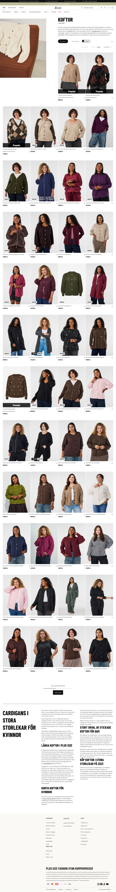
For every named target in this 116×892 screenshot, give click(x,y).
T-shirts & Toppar (50, 822)
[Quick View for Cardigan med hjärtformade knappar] (57, 255)
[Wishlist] (83, 55)
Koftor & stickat (50, 835)
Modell (98, 47)
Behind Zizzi (49, 851)
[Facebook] (101, 884)
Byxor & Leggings (50, 832)
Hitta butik (84, 835)
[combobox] (89, 7)
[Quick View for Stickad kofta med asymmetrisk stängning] (112, 358)
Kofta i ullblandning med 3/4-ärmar (65, 97)
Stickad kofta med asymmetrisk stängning (95, 357)
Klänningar (49, 838)
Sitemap (76, 889)
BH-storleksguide (85, 832)
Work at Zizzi (49, 857)
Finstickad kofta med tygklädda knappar (39, 408)
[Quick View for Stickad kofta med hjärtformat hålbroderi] (112, 409)
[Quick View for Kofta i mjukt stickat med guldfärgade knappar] (29, 566)
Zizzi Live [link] (66, 12)
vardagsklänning (48, 763)
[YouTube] (107, 884)
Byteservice (84, 826)
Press (47, 854)
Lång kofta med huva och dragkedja (93, 305)
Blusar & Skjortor (50, 826)
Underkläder (49, 841)
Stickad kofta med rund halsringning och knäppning (41, 617)
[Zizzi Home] (58, 7)
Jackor (48, 829)
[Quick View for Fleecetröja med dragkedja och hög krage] (112, 203)
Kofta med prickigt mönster (64, 357)
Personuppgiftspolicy (51, 889)
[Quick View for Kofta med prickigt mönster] (85, 358)
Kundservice (84, 822)
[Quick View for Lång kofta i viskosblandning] (57, 358)
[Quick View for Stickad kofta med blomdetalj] (85, 255)
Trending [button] (23, 12)
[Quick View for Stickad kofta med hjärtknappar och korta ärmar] (112, 669)
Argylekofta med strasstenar (9, 151)
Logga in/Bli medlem (68, 823)
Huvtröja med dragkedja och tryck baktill (11, 305)
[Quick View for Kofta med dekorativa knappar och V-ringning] (85, 409)
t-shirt (70, 779)
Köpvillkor (60, 889)
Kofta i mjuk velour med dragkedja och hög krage (68, 202)
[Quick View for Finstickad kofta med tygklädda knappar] (57, 409)
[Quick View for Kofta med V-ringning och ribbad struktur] (85, 149)
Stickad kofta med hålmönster (37, 305)
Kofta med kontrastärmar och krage (38, 149)
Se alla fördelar (67, 826)
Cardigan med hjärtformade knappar (38, 254)
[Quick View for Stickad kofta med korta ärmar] (57, 669)
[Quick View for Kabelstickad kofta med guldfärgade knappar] (57, 515)
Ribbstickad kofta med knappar (92, 462)
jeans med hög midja (49, 798)
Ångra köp (83, 844)
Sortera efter (107, 47)
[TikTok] (104, 884)
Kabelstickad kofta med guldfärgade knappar (40, 514)
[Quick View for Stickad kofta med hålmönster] (57, 306)
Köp (4, 7)
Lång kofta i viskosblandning (36, 357)
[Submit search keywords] (82, 8)
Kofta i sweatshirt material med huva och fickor (40, 202)
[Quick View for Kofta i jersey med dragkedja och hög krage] (29, 463)
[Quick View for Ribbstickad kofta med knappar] (112, 463)
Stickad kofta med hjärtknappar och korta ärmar (96, 668)
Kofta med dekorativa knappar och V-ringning (68, 408)
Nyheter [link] (16, 12)
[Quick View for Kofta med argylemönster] (112, 98)
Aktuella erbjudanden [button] (35, 12)
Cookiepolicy (68, 889)
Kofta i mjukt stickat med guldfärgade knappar (13, 565)
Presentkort (84, 838)
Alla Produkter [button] (6, 12)
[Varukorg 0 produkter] (112, 7)
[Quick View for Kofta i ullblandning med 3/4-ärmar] (85, 98)
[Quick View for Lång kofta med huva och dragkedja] (112, 306)
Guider (21, 7)
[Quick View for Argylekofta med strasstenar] (29, 152)
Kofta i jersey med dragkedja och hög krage (12, 462)
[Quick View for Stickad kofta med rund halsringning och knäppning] (57, 618)
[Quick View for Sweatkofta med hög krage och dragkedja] (112, 618)
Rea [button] (59, 12)
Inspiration (12, 7)
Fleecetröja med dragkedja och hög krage (95, 202)
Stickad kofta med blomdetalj (64, 254)
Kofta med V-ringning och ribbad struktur (67, 149)
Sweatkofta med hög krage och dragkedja (95, 617)
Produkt (93, 47)
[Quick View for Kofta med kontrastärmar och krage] (57, 149)
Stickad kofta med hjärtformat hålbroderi (95, 408)
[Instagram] (98, 884)
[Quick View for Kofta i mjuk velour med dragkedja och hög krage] (85, 203)
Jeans (47, 844)
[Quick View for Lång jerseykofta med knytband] (85, 618)
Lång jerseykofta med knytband (65, 617)
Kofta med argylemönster (91, 97)
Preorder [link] (53, 12)
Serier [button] (46, 12)
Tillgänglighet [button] (84, 841)
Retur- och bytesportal (87, 829)
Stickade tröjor (96, 31)
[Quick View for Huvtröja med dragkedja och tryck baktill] (29, 306)
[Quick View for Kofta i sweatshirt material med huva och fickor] (57, 203)
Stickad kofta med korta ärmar (37, 668)
